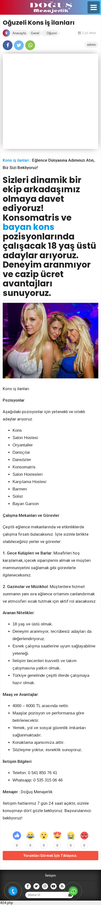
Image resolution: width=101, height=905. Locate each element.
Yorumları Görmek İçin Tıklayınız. (50, 855)
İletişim (50, 875)
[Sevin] (30, 835)
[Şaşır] (44, 835)
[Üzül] (71, 835)
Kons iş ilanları (16, 160)
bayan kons (28, 227)
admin (91, 45)
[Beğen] (17, 835)
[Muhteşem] (57, 835)
